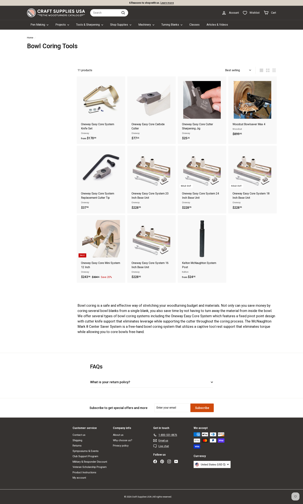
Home (30, 37)
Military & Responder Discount (90, 461)
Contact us (79, 434)
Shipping (77, 440)
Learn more (167, 2)
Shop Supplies (119, 24)
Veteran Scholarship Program (90, 467)
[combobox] (109, 12)
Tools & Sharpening (88, 24)
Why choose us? (122, 440)
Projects (60, 24)
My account (79, 477)
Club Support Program (85, 456)
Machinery (145, 24)
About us (118, 434)
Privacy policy (121, 445)
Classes (194, 24)
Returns (77, 445)
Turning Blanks (170, 24)
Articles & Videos (217, 24)
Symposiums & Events (86, 451)
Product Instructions (84, 472)
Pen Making (38, 24)
